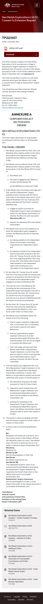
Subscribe (21, 600)
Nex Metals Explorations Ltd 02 (20, 526)
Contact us (7, 597)
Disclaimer (33, 597)
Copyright (17, 597)
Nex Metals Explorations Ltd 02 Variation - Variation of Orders (20, 537)
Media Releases (13, 11)
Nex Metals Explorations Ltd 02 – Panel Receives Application (23, 580)
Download (10, 54)
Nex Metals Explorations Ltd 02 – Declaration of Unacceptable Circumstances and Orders (20, 558)
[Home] (14, 5)
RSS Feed (30, 600)
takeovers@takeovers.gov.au (12, 108)
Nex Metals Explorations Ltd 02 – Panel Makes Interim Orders (23, 570)
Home (4, 11)
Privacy (25, 597)
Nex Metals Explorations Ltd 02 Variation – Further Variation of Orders (22, 516)
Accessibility (11, 600)
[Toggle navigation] (37, 5)
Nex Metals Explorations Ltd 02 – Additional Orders (20, 547)
